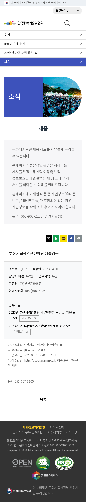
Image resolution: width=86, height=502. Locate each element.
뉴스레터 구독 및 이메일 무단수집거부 (37, 432)
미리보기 (27, 318)
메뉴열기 (78, 23)
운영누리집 (62, 10)
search (67, 23)
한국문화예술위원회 (33, 23)
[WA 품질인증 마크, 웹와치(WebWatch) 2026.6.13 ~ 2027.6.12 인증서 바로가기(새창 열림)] (64, 458)
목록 (43, 400)
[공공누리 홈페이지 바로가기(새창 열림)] (22, 461)
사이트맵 (71, 432)
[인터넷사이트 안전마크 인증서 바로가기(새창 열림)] (43, 458)
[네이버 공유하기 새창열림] (56, 239)
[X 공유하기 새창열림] (49, 239)
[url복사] (78, 239)
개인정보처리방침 (34, 427)
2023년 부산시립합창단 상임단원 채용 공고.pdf (39, 326)
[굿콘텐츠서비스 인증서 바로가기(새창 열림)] (45, 473)
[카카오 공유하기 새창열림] (64, 239)
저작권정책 (57, 427)
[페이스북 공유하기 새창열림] (71, 239)
